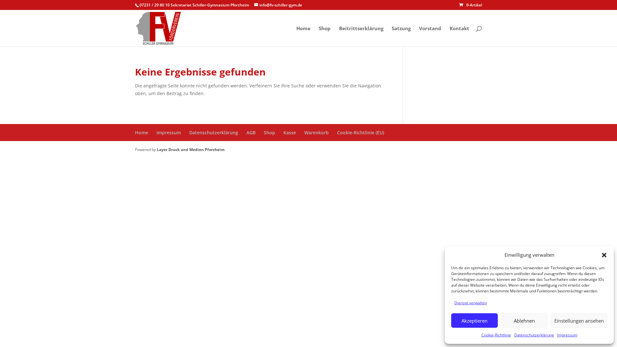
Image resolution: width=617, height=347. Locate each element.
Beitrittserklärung (361, 28)
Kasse (289, 132)
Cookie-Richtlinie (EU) (360, 132)
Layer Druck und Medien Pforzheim (191, 149)
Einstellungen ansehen (579, 320)
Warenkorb (316, 132)
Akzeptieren (474, 320)
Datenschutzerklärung (534, 335)
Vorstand (430, 28)
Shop (325, 28)
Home (303, 28)
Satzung (401, 28)
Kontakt (459, 28)
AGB (250, 132)
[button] (604, 255)
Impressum (567, 335)
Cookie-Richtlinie (496, 335)
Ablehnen (524, 320)
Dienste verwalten (470, 303)
